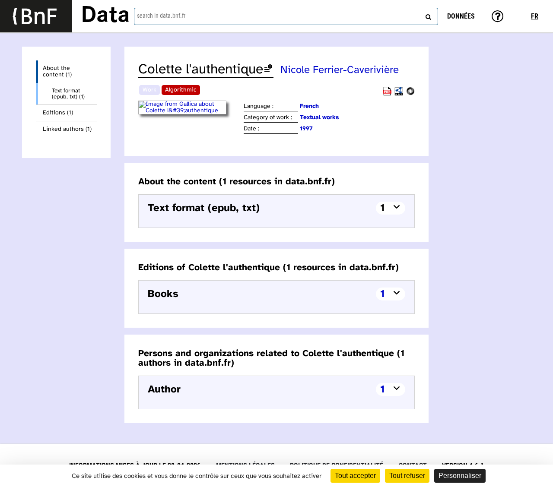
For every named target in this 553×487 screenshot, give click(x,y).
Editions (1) (58, 113)
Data (105, 16)
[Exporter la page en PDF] (387, 94)
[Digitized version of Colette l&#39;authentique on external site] (190, 111)
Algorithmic (181, 90)
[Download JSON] (410, 94)
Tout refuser (407, 475)
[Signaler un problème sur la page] (268, 70)
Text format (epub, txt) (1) (68, 94)
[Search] (427, 15)
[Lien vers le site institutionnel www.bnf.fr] (36, 16)
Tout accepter (355, 475)
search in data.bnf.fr (161, 15)
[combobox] (286, 16)
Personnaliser (460, 475)
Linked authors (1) (67, 129)
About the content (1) (57, 71)
